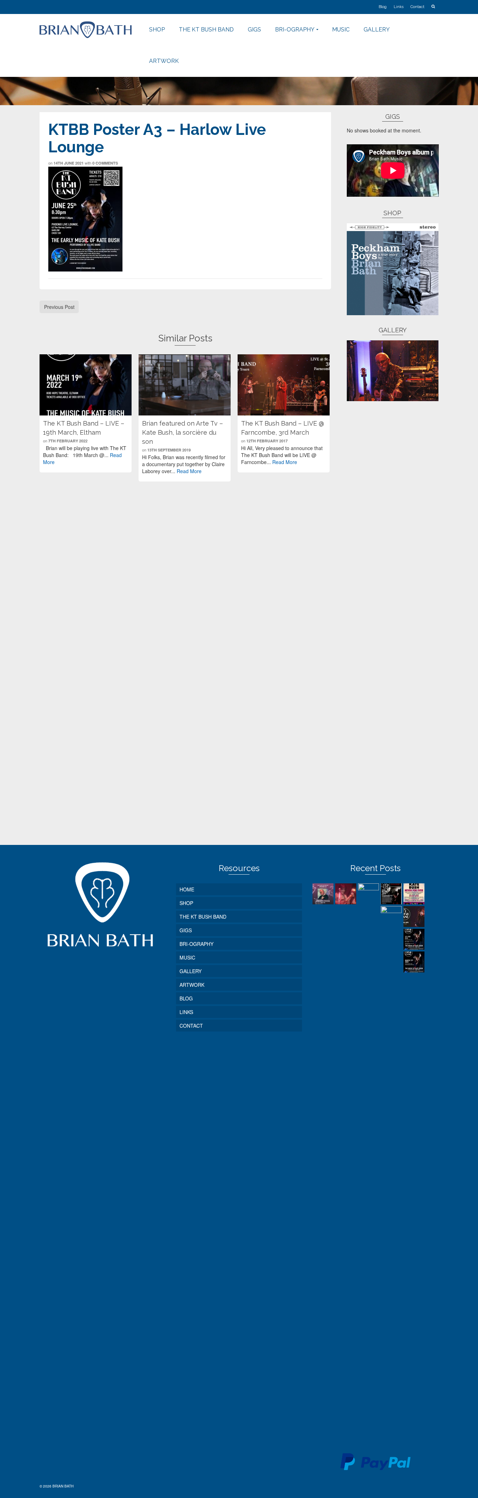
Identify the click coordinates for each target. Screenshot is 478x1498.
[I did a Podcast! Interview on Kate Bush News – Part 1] (323, 893)
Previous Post (59, 306)
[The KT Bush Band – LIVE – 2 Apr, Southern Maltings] (414, 916)
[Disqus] (185, 576)
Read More (189, 471)
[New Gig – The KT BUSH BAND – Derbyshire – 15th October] (392, 893)
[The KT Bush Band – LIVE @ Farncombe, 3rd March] (284, 384)
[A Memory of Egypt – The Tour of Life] (346, 893)
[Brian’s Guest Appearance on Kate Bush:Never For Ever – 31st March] (414, 893)
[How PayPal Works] (375, 1460)
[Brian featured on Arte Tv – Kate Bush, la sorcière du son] (185, 384)
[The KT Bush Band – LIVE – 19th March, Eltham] (86, 384)
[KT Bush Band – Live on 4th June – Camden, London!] (369, 1145)
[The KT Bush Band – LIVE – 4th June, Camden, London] (392, 1168)
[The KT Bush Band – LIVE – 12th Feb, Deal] (414, 939)
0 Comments (105, 163)
